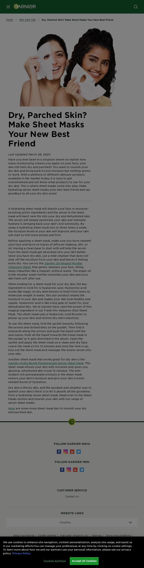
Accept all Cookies (84, 560)
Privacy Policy (21, 553)
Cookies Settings (55, 560)
